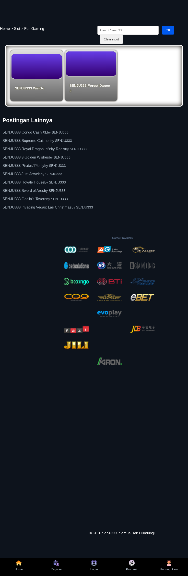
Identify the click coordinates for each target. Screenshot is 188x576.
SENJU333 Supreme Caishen (26, 140)
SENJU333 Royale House (23, 182)
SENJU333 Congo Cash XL (24, 132)
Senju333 (109, 533)
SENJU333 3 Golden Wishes (25, 157)
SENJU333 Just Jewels (21, 174)
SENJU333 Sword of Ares (23, 190)
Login (94, 569)
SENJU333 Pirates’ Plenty (23, 165)
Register (56, 569)
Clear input (111, 39)
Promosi (131, 569)
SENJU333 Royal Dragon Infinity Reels (33, 149)
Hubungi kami (169, 569)
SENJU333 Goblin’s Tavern (24, 199)
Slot (17, 28)
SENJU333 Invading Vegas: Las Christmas (36, 207)
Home (5, 28)
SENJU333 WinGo (29, 88)
